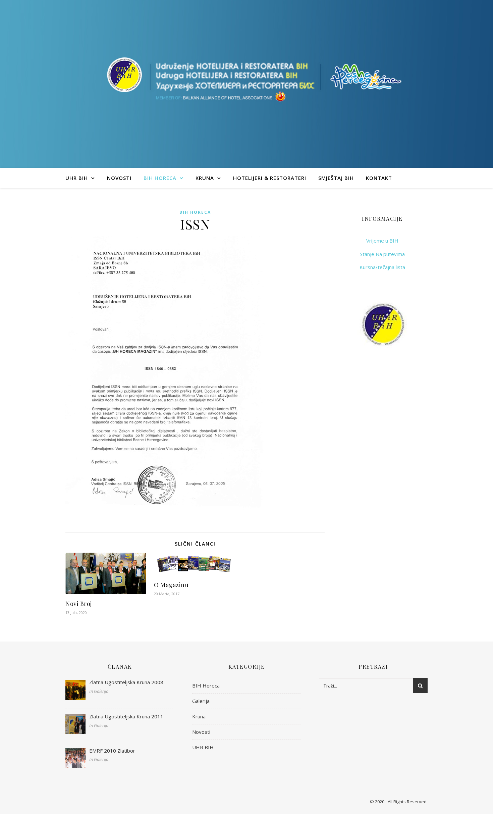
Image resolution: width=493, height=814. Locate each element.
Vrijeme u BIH (382, 240)
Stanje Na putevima (382, 254)
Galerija (201, 701)
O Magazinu (171, 585)
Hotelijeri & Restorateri (269, 177)
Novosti (119, 177)
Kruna (205, 177)
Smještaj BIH (336, 177)
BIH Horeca (160, 177)
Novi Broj (78, 604)
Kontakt (379, 177)
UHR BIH (76, 177)
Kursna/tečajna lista (382, 267)
